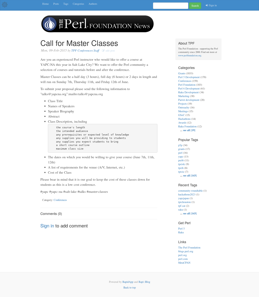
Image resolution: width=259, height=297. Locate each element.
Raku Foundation (187, 126)
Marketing (183, 96)
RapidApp (127, 282)
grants (181, 149)
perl (180, 152)
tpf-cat (181, 206)
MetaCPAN (184, 262)
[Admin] (4, 4)
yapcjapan (183, 198)
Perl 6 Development (189, 88)
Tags (65, 3)
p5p (180, 145)
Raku (181, 232)
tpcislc (181, 164)
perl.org (182, 255)
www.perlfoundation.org (189, 55)
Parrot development (188, 100)
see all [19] (189, 130)
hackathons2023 (186, 194)
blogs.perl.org (185, 251)
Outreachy (183, 107)
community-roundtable (190, 190)
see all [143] (190, 175)
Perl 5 (181, 228)
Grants (181, 73)
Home (45, 3)
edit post (110, 50)
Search (195, 5)
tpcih (181, 168)
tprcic (181, 171)
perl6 (181, 160)
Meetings (183, 111)
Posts (56, 3)
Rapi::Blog (144, 282)
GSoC (181, 115)
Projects (182, 103)
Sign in (212, 5)
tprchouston (184, 202)
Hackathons (184, 119)
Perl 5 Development (189, 77)
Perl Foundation (186, 84)
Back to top (129, 287)
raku (180, 209)
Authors (93, 3)
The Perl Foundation (189, 247)
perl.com (183, 259)
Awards (182, 122)
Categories (78, 3)
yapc (180, 156)
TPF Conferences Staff (85, 50)
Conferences (60, 200)
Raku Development (188, 92)
